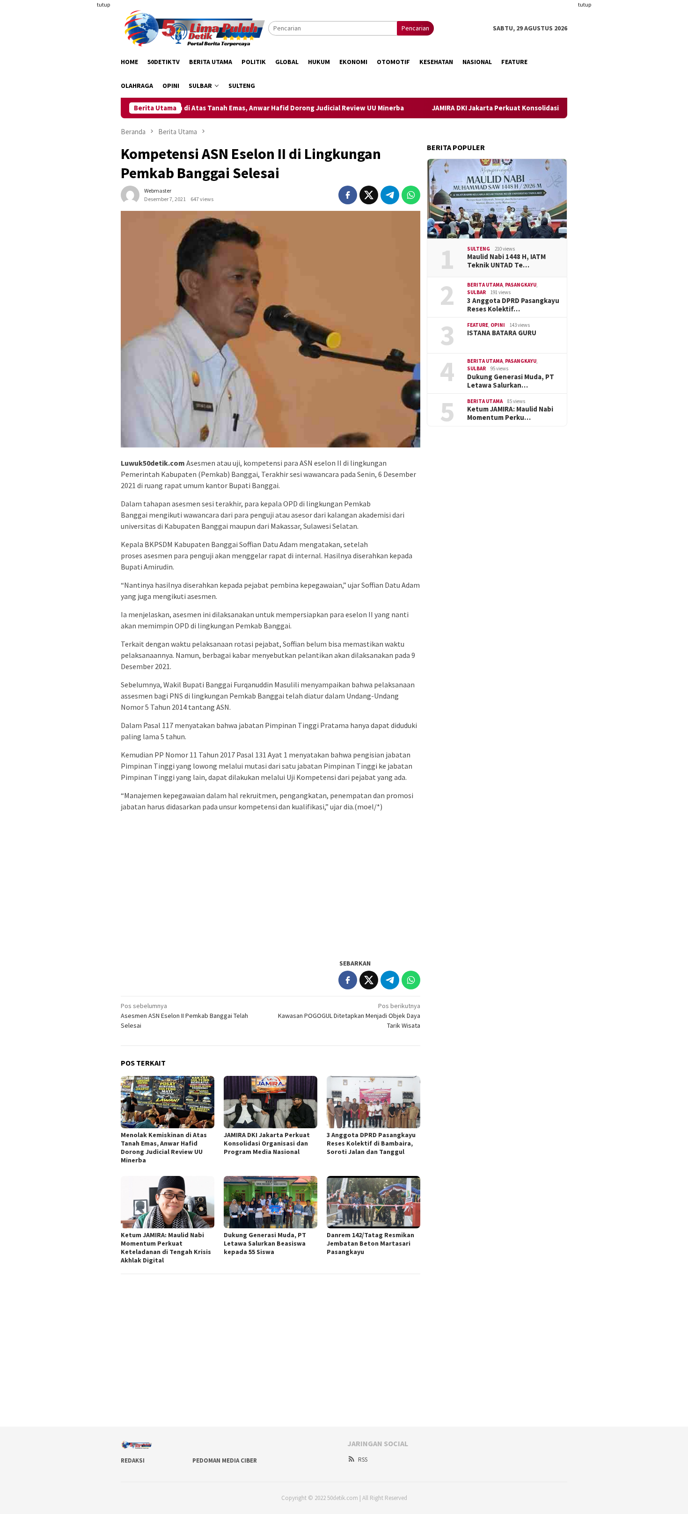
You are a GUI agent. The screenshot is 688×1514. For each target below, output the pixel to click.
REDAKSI (133, 1460)
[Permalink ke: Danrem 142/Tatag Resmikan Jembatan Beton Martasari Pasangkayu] (373, 1202)
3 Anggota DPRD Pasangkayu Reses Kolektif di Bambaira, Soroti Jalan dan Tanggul (371, 1143)
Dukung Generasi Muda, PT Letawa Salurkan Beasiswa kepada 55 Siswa (265, 1243)
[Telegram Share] (390, 195)
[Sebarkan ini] (347, 195)
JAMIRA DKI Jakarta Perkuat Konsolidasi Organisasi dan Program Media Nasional (530, 108)
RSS (362, 1460)
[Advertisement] (74, 140)
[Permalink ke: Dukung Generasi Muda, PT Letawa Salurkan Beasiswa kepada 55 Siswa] (270, 1202)
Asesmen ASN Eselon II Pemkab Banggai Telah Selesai (184, 1016)
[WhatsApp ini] (411, 195)
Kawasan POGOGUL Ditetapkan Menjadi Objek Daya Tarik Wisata (349, 1016)
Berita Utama (485, 284)
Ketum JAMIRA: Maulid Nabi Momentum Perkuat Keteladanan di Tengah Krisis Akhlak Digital (166, 1247)
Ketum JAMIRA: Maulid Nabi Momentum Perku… (510, 413)
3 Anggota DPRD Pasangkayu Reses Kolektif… (513, 304)
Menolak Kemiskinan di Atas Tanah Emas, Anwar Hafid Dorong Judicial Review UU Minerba (231, 108)
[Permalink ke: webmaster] (130, 194)
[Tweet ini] (368, 195)
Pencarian (415, 28)
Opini (497, 325)
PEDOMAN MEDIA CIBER (224, 1460)
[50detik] (194, 27)
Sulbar (476, 292)
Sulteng (478, 248)
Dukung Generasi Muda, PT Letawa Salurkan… (510, 381)
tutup (103, 4)
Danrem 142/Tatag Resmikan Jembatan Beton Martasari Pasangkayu (370, 1243)
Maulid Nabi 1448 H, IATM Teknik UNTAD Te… (506, 260)
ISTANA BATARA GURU (501, 333)
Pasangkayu (520, 284)
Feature (477, 325)
